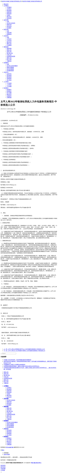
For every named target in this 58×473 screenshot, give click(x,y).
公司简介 (9, 387)
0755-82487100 (9, 447)
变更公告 (6, 373)
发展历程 (9, 390)
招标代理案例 (10, 424)
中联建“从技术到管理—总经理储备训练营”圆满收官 (17, 359)
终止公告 (6, 381)
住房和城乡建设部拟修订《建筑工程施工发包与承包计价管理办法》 (22, 366)
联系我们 (6, 436)
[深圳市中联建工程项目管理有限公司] (21, 1)
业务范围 (6, 398)
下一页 (24, 350)
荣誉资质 (9, 392)
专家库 (8, 393)
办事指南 (9, 444)
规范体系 (9, 431)
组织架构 (9, 389)
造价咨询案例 (10, 425)
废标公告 (6, 380)
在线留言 (9, 443)
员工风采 (9, 435)
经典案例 (6, 420)
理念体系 (9, 430)
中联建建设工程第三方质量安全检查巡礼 (14, 364)
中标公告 (6, 376)
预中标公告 (7, 375)
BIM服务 (9, 405)
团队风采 (9, 395)
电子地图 (9, 439)
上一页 (24, 349)
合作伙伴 (9, 397)
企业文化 (6, 428)
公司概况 (6, 386)
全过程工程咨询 (11, 400)
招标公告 (6, 372)
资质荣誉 (9, 433)
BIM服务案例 (10, 427)
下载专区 (6, 383)
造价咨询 (9, 403)
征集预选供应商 (8, 378)
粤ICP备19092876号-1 (36, 462)
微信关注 (9, 441)
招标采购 (6, 406)
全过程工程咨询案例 (12, 422)
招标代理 (9, 401)
